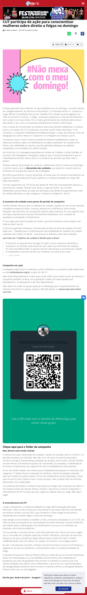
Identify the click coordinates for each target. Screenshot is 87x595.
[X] (76, 34)
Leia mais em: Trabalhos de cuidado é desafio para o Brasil (31, 238)
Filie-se (29, 591)
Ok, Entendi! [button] (63, 589)
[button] (82, 583)
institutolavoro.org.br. (20, 272)
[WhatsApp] (69, 33)
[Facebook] (82, 33)
